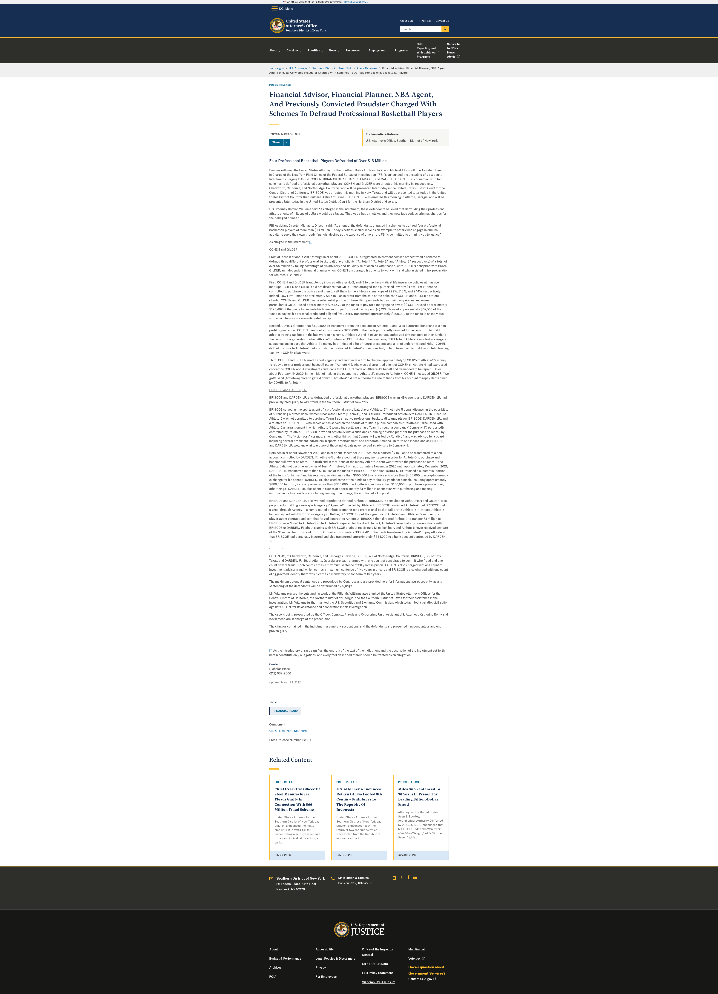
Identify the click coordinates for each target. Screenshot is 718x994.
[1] (310, 242)
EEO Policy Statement (377, 973)
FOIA (273, 976)
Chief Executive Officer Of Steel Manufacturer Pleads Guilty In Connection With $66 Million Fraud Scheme (297, 799)
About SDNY (407, 20)
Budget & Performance (285, 958)
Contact (420, 979)
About (273, 949)
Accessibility (325, 949)
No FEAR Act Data (375, 964)
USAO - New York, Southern (288, 731)
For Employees (326, 976)
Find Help (425, 20)
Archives (275, 967)
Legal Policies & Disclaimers (335, 958)
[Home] (299, 32)
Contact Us (442, 20)
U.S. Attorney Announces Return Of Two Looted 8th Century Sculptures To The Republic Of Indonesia (359, 799)
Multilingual (416, 949)
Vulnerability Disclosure (378, 982)
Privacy (321, 967)
